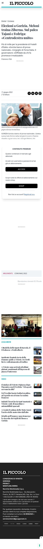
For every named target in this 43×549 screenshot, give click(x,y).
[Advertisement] (22, 13)
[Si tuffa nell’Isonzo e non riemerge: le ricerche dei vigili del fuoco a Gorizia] (38, 417)
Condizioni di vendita (12, 479)
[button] (21, 325)
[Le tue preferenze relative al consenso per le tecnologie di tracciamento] (39, 545)
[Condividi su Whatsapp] (40, 93)
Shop (21, 186)
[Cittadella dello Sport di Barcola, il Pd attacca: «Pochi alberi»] (38, 351)
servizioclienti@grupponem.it (14, 519)
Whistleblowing (10, 486)
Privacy (6, 483)
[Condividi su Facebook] (29, 93)
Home (3, 21)
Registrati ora (29, 194)
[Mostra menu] (2, 3)
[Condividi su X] (36, 93)
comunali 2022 (20, 273)
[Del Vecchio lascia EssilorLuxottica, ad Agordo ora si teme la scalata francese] (38, 394)
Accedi (21, 169)
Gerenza (6, 481)
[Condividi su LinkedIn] (32, 93)
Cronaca (11, 21)
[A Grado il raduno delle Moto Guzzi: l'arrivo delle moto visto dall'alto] (38, 411)
